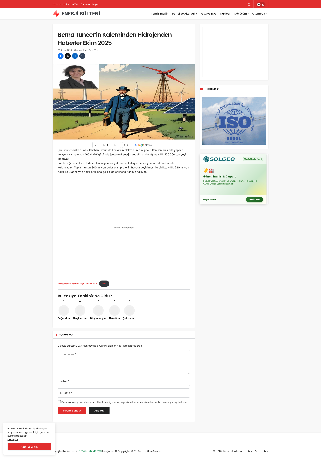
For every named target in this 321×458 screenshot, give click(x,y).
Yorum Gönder (72, 410)
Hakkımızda (59, 4)
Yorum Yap (66, 334)
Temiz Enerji (159, 13)
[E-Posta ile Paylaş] (82, 56)
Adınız (64, 381)
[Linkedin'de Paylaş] (75, 56)
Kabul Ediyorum (29, 446)
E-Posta (66, 393)
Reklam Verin (72, 4)
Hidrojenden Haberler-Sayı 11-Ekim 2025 (77, 283)
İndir (104, 283)
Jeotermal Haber (241, 451)
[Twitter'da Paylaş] (68, 56)
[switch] (260, 4)
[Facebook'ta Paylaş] (61, 56)
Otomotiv (258, 13)
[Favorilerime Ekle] (95, 145)
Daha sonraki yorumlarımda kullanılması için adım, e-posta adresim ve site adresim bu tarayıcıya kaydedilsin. (124, 402)
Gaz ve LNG (208, 13)
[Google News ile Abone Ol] (143, 145)
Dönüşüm (240, 13)
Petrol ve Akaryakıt (184, 13)
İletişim (95, 4)
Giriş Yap (99, 410)
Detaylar (13, 439)
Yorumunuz (68, 354)
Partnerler (85, 4)
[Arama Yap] (249, 4)
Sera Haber (261, 451)
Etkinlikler (223, 451)
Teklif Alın (255, 199)
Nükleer (225, 13)
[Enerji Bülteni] (76, 13)
